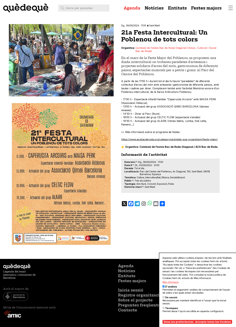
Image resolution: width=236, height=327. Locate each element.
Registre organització (140, 295)
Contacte (127, 310)
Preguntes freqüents (139, 305)
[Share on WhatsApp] (150, 203)
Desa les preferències (178, 321)
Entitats (177, 8)
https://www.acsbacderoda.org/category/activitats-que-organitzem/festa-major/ (169, 139)
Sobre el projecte (135, 300)
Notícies (154, 8)
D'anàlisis (171, 286)
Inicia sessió (130, 290)
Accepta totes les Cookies (213, 321)
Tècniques (171, 308)
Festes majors (206, 8)
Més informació (170, 282)
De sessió (171, 297)
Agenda (132, 8)
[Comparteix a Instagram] (143, 203)
